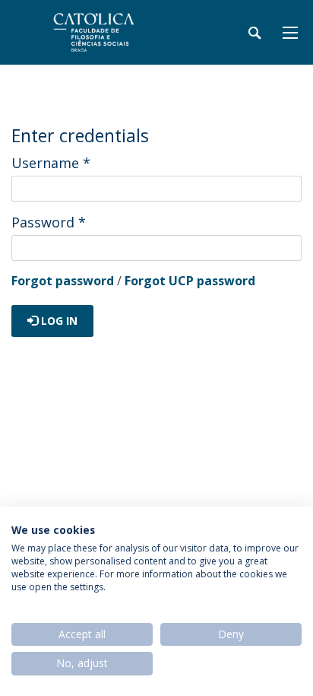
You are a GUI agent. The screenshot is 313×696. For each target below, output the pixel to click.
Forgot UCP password (190, 280)
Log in (57, 320)
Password (48, 222)
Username (50, 163)
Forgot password (62, 280)
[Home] (106, 32)
